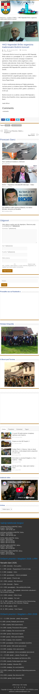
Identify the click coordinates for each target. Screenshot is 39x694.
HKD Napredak (16, 125)
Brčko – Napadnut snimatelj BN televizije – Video (18, 185)
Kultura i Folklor (11, 17)
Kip (4, 50)
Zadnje (4, 429)
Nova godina (17, 566)
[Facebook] (16, 687)
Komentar (9, 228)
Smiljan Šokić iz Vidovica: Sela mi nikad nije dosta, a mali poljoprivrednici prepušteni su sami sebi (25, 451)
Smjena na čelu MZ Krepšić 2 (20, 441)
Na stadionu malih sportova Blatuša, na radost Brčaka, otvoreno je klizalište (17, 208)
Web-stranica (6, 258)
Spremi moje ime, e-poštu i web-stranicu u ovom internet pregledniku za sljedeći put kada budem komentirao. (19, 265)
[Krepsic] (19, 7)
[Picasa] (23, 687)
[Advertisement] (16, 408)
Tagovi (27, 429)
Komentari (19, 429)
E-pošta (8, 252)
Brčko (8, 125)
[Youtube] (25, 687)
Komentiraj (24, 50)
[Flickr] (20, 687)
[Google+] (15, 687)
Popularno (11, 429)
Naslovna (3, 17)
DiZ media (23, 685)
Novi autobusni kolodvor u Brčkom (13, 162)
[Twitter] (18, 687)
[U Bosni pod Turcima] (19, 374)
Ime (7, 246)
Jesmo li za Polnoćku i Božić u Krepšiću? (13, 131)
